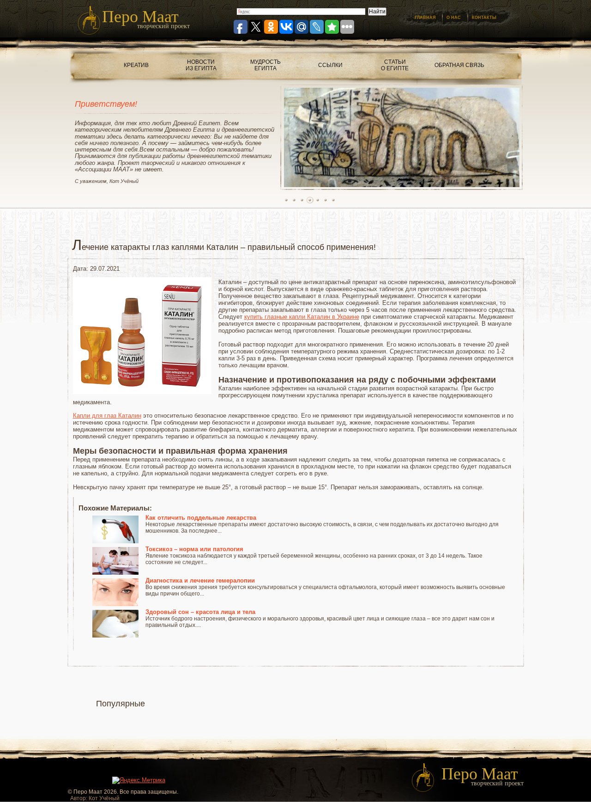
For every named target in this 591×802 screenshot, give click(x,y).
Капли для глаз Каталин (107, 415)
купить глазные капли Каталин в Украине (301, 316)
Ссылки (330, 65)
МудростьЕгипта (265, 65)
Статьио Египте (395, 65)
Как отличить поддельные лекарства (200, 517)
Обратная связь (459, 65)
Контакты (484, 17)
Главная (425, 17)
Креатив (136, 65)
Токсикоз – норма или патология (194, 549)
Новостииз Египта (201, 65)
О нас (453, 17)
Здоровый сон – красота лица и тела (200, 611)
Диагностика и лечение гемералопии (200, 580)
